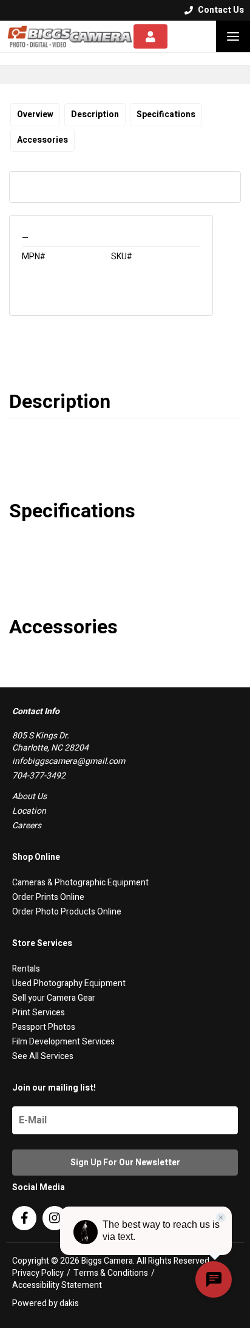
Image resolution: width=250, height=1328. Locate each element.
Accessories (42, 140)
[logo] (69, 36)
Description (95, 114)
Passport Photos (43, 1027)
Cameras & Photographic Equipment (80, 882)
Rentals (26, 968)
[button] (233, 36)
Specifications (166, 114)
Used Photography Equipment (69, 983)
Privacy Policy (38, 1273)
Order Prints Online (48, 897)
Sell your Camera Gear (53, 998)
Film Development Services (63, 1041)
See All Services (42, 1056)
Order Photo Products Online (66, 911)
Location (29, 811)
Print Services (38, 1012)
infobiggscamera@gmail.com (68, 761)
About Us (29, 796)
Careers (26, 825)
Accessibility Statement (57, 1285)
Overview (35, 114)
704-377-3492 (39, 775)
